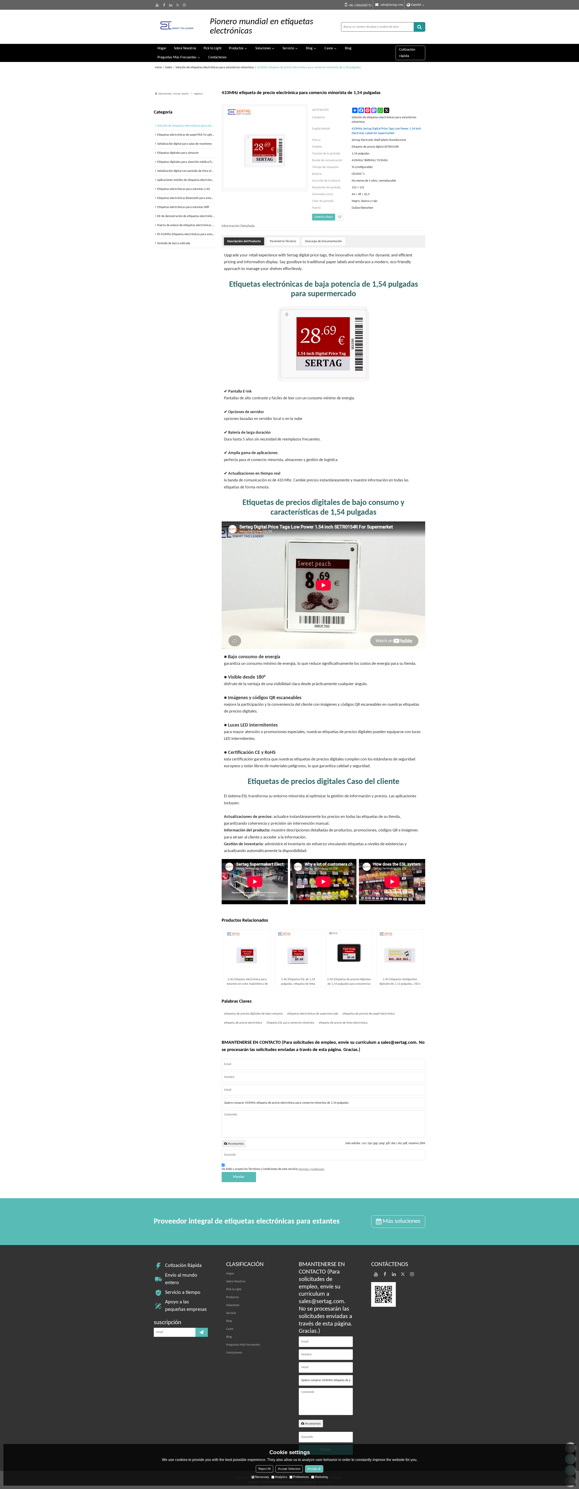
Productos (236, 48)
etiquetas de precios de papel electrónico (369, 1014)
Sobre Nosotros (185, 48)
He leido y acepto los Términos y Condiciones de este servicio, (273, 1169)
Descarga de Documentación (323, 241)
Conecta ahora (323, 217)
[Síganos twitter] (177, 4)
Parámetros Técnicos (283, 241)
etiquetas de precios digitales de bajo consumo (253, 1014)
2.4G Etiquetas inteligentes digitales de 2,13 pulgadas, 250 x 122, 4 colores (399, 982)
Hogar (161, 48)
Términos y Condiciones (311, 1169)
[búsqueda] (419, 26)
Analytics (281, 1477)
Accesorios (236, 1143)
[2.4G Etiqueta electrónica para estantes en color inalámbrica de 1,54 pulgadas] (247, 953)
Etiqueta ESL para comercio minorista (290, 1023)
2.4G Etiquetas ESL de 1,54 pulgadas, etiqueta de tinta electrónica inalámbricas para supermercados (298, 982)
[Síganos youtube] (157, 4)
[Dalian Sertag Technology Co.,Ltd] (176, 26)
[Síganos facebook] (164, 4)
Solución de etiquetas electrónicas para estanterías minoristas (215, 67)
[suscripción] (201, 1332)
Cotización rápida (407, 53)
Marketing (321, 1477)
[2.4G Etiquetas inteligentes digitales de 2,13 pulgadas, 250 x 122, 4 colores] (400, 953)
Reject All (264, 1468)
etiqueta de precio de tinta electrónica (343, 1023)
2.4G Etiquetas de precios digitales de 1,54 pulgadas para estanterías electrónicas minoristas (349, 982)
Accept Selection (289, 1468)
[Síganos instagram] (184, 4)
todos (168, 67)
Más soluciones (401, 1221)
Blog (309, 48)
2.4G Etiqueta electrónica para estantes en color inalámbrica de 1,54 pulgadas (247, 982)
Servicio (288, 48)
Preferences (301, 1477)
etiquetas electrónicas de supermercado (312, 1014)
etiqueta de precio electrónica (243, 1023)
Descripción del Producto (244, 241)
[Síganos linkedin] (170, 4)
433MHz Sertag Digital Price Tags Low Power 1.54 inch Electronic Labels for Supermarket (386, 131)
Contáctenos (217, 57)
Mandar (239, 1177)
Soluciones (263, 48)
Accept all (314, 1468)
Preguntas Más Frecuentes (176, 57)
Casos (329, 48)
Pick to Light (212, 48)
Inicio (158, 67)
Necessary (262, 1477)
